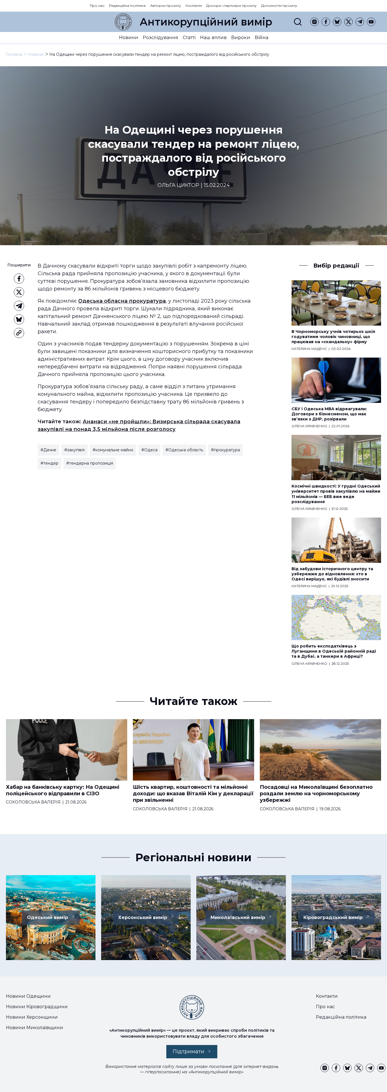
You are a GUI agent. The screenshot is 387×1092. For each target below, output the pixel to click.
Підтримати (188, 1051)
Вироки (240, 37)
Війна (261, 37)
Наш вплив (213, 37)
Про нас (97, 5)
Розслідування (160, 37)
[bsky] (337, 22)
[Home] (123, 21)
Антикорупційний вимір (206, 22)
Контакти (194, 5)
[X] (348, 22)
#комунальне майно (113, 449)
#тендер (49, 463)
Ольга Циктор (178, 185)
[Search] (298, 22)
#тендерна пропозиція (89, 463)
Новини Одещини (28, 996)
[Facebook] (326, 22)
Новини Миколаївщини (34, 1027)
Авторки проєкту (165, 5)
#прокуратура (225, 449)
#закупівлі (74, 449)
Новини (128, 37)
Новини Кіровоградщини (37, 1006)
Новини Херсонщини (32, 1017)
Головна (14, 54)
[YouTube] (371, 22)
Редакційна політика (127, 5)
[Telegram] (360, 22)
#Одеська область (184, 449)
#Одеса (149, 449)
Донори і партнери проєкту (231, 5)
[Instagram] (314, 22)
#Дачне (48, 449)
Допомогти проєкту (279, 5)
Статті (189, 37)
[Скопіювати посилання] (19, 333)
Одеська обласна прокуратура (122, 301)
